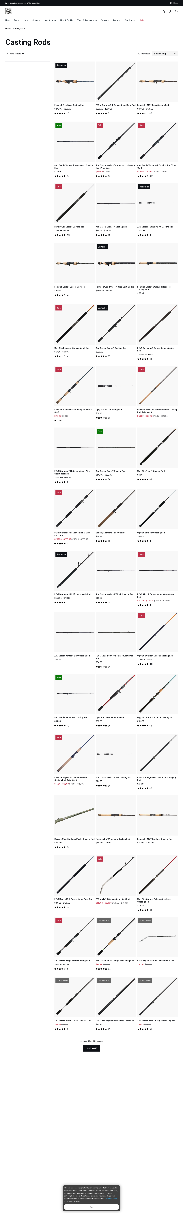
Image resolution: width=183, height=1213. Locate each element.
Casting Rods (19, 28)
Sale (142, 20)
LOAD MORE (91, 1048)
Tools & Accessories (87, 20)
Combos (36, 20)
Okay (91, 1207)
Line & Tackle (66, 20)
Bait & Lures (50, 20)
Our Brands (130, 20)
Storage (105, 20)
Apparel (116, 20)
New (7, 20)
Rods (25, 20)
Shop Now (91, 3)
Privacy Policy (111, 1199)
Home (8, 28)
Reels (16, 20)
